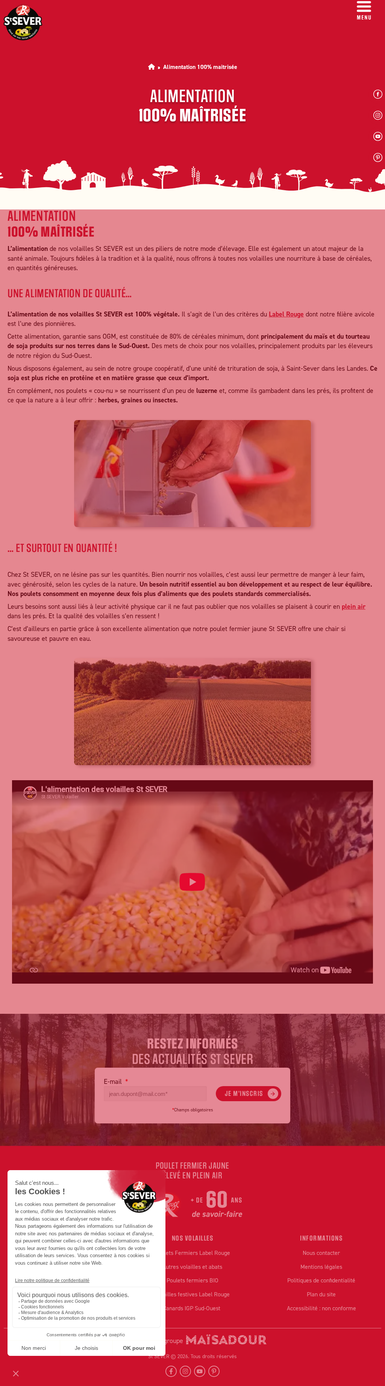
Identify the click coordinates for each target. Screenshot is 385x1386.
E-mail (114, 1081)
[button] (364, 12)
